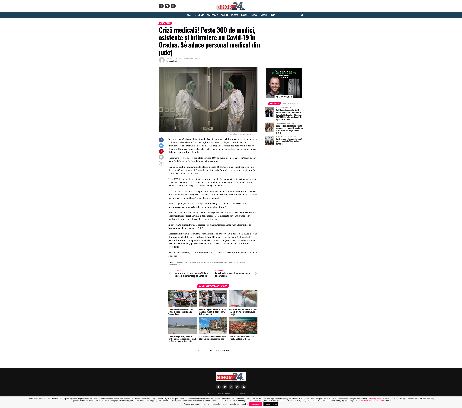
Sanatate (263, 15)
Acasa (189, 15)
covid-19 (194, 262)
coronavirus (183, 262)
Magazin (244, 15)
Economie (224, 15)
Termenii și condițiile (376, 399)
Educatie (234, 15)
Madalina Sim (174, 61)
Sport (272, 15)
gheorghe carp (221, 262)
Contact (252, 393)
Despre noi (210, 393)
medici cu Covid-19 (237, 262)
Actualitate (199, 15)
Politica (254, 15)
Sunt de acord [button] (255, 404)
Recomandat (174, 264)
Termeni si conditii (224, 393)
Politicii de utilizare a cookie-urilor (370, 401)
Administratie (212, 15)
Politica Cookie (240, 393)
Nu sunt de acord (271, 404)
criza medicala (206, 262)
